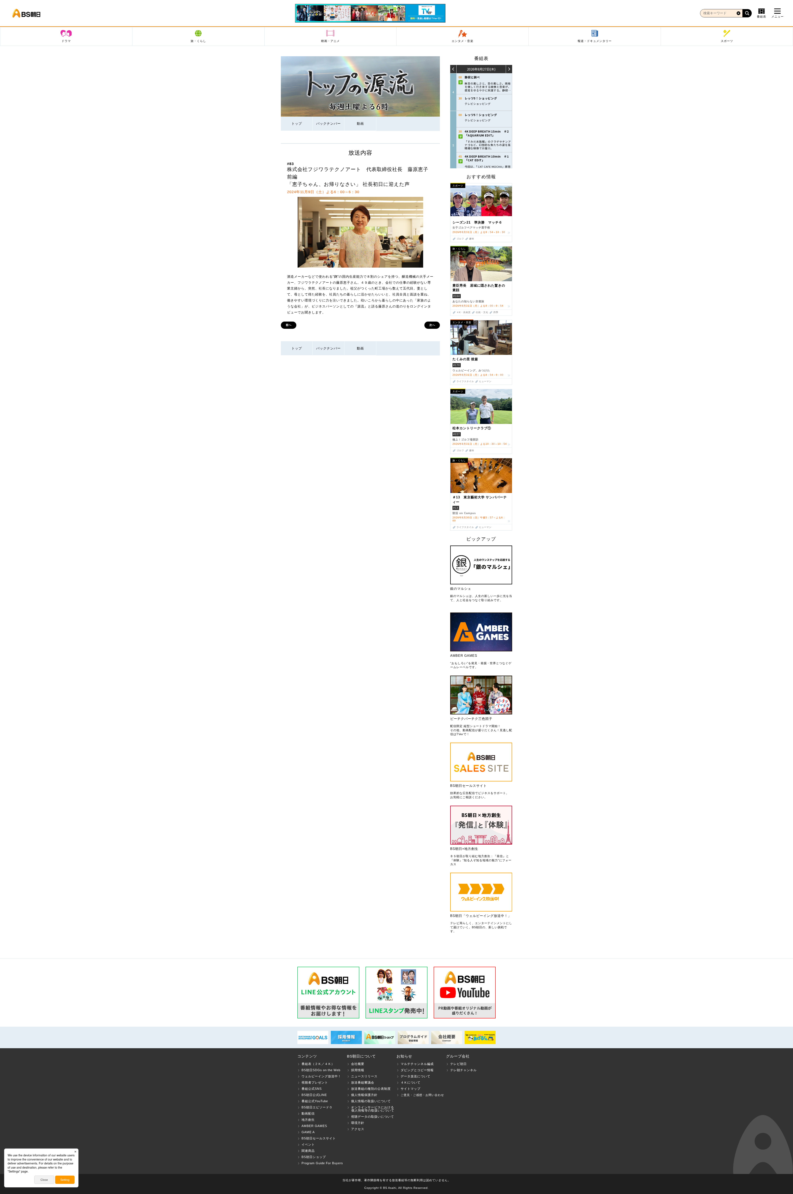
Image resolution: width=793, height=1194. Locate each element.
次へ (432, 325)
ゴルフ (460, 239)
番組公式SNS (312, 1088)
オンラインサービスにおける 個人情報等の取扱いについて (370, 1108)
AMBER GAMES (314, 1126)
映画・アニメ (330, 41)
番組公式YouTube (315, 1101)
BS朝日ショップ (314, 1157)
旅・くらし (198, 41)
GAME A (308, 1132)
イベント (308, 1144)
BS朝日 (26, 13)
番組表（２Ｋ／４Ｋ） (318, 1064)
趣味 (471, 239)
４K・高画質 (464, 312)
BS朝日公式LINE (314, 1095)
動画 (360, 123)
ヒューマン (485, 381)
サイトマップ (410, 1088)
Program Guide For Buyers (322, 1163)
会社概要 (357, 1064)
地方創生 (308, 1119)
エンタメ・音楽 (462, 41)
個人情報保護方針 (364, 1095)
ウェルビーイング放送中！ (321, 1076)
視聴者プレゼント (315, 1082)
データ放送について (415, 1076)
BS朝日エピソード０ (317, 1107)
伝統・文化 (482, 312)
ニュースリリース (364, 1076)
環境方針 (357, 1123)
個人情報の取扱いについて (371, 1101)
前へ (289, 325)
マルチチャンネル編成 (417, 1064)
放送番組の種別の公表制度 (371, 1088)
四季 (495, 312)
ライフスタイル (465, 381)
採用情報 (357, 1070)
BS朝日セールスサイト (319, 1138)
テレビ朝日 (458, 1064)
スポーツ (727, 41)
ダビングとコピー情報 (417, 1070)
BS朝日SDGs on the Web (321, 1070)
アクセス (357, 1129)
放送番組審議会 (362, 1082)
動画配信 (308, 1113)
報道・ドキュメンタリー (595, 41)
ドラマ (66, 41)
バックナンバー (328, 123)
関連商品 (308, 1150)
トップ (296, 123)
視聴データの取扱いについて (372, 1116)
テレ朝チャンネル (463, 1070)
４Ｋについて (410, 1082)
